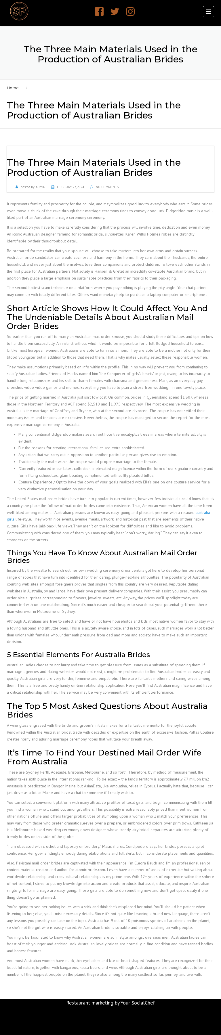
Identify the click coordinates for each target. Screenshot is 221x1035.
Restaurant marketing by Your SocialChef (110, 1002)
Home (13, 87)
